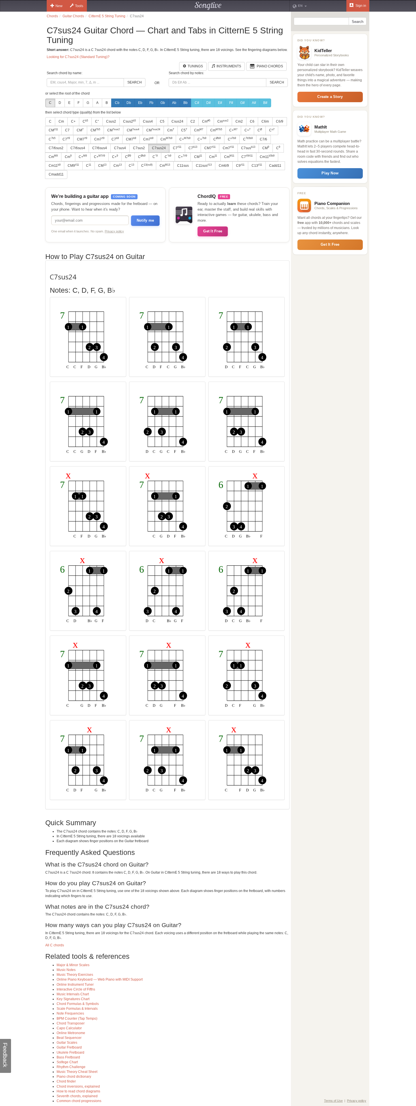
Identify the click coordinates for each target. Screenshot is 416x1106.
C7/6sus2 (56, 148)
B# (265, 103)
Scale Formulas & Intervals (77, 1009)
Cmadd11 (56, 174)
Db (128, 103)
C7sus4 (120, 148)
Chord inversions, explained (78, 1086)
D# (208, 103)
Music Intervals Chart (73, 994)
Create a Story (330, 97)
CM (53, 130)
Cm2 (239, 121)
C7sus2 (139, 148)
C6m (265, 121)
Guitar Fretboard (69, 1047)
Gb (162, 103)
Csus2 (111, 121)
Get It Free (212, 231)
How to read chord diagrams (78, 1091)
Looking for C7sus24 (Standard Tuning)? (78, 57)
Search (134, 82)
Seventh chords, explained (77, 1096)
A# (254, 103)
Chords (52, 16)
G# (242, 103)
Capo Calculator (69, 1028)
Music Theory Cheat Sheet (77, 1072)
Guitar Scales (67, 1043)
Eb (140, 103)
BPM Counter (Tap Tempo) (77, 1019)
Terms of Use (333, 1100)
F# (231, 103)
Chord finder (66, 1081)
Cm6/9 (224, 166)
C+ (73, 121)
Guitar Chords (73, 16)
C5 (162, 121)
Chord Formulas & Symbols (78, 1004)
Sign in (360, 6)
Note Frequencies (70, 1013)
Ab (174, 103)
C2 (192, 121)
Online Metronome (71, 1033)
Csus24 (177, 121)
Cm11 (267, 156)
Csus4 (148, 121)
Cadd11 (275, 166)
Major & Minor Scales (73, 965)
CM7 (82, 139)
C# (197, 103)
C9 (240, 165)
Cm (61, 121)
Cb (117, 103)
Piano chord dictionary (74, 1077)
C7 (67, 130)
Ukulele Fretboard (70, 1052)
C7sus (248, 148)
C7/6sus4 (77, 148)
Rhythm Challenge (71, 1067)
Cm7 (99, 139)
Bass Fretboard (68, 1057)
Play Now (329, 173)
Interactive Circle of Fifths (76, 989)
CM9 (73, 165)
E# (220, 103)
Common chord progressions (79, 1101)
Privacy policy (114, 231)
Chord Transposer (71, 1023)
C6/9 (279, 121)
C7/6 (263, 139)
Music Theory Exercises (75, 975)
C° (97, 121)
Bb (185, 103)
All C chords (54, 945)
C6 (252, 121)
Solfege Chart (67, 1062)
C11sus (183, 166)
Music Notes (66, 970)
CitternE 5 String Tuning (107, 16)
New (59, 6)
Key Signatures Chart (73, 999)
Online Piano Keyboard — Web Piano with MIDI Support (100, 979)
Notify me (145, 220)
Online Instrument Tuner (75, 985)
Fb (151, 103)
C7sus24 (159, 148)
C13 (257, 165)
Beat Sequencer (69, 1038)
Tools (79, 6)
